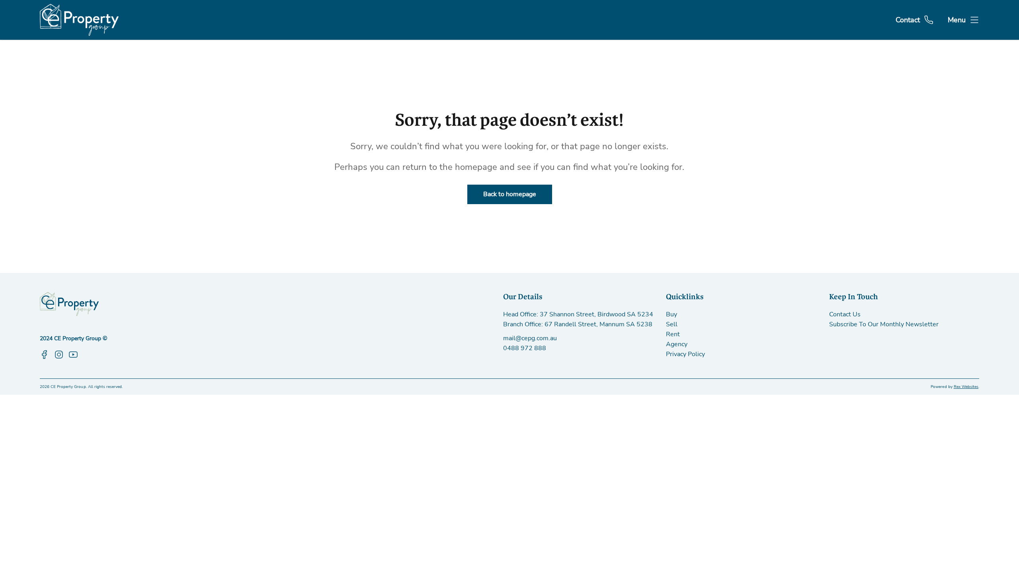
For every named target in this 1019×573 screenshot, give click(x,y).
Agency (676, 344)
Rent (673, 334)
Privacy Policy (685, 354)
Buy (671, 314)
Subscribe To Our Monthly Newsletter (884, 324)
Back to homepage (509, 194)
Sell (671, 324)
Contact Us (845, 314)
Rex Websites (966, 387)
